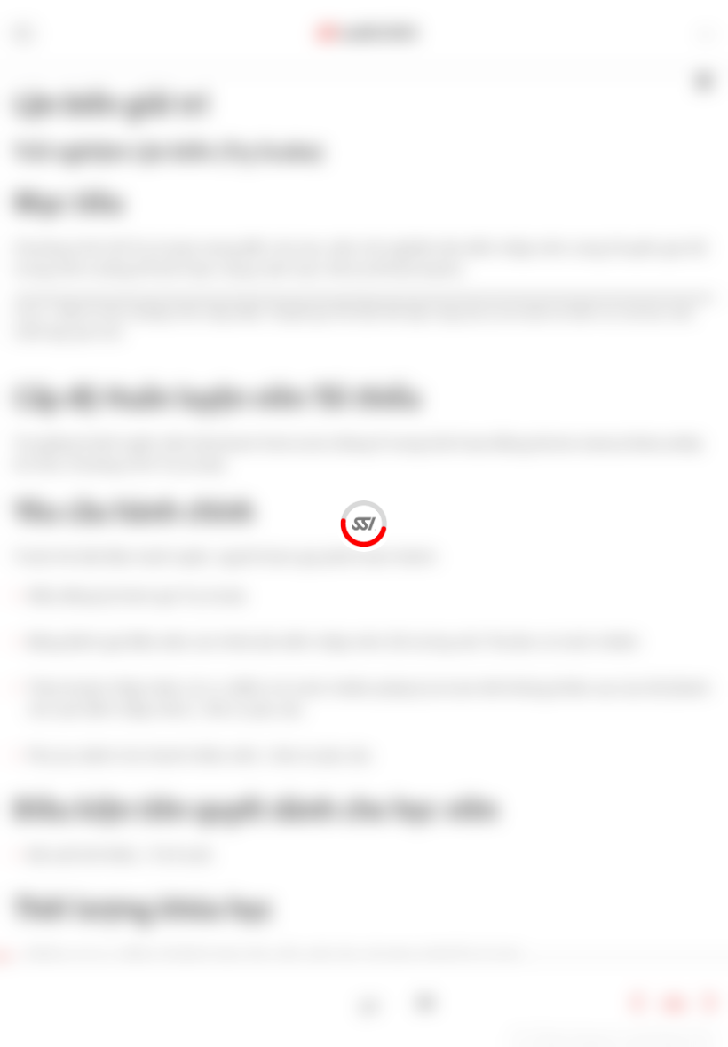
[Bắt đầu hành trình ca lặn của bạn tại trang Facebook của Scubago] (370, 1003)
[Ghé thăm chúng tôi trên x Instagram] (398, 1003)
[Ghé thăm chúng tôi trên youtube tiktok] (425, 1003)
